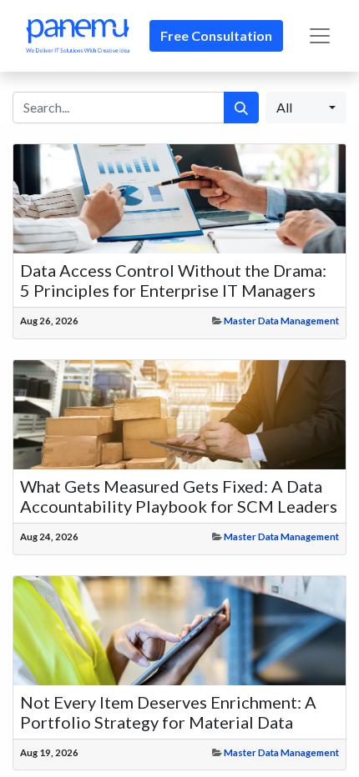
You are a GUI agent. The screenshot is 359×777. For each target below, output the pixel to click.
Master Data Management (281, 320)
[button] (305, 107)
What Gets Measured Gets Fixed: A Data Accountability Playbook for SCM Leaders (178, 496)
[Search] (241, 107)
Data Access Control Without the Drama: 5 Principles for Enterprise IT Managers (173, 280)
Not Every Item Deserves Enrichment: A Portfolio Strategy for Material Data (168, 712)
